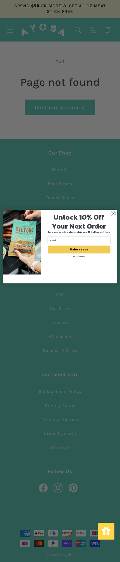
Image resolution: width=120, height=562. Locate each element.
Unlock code (79, 249)
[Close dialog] (113, 213)
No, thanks (79, 256)
